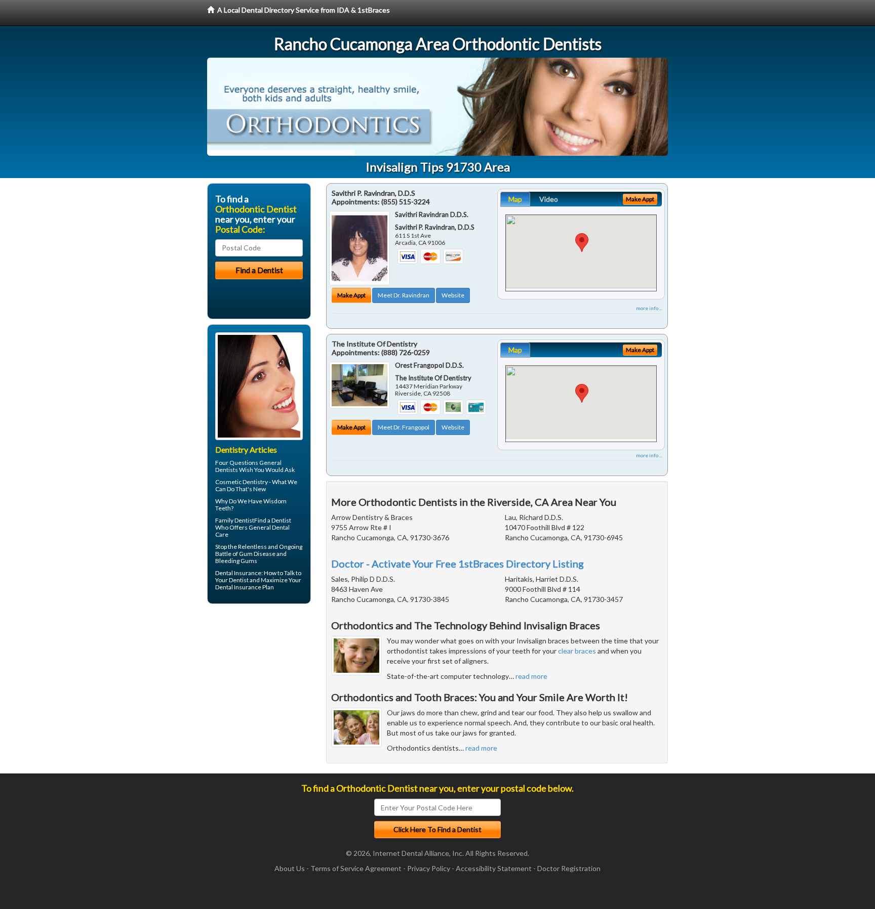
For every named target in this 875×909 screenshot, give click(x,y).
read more (531, 676)
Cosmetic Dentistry (241, 482)
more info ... (649, 308)
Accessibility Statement (494, 868)
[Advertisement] (259, 690)
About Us (289, 868)
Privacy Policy (428, 868)
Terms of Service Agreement (356, 868)
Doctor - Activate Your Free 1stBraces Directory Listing (457, 563)
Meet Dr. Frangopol (403, 427)
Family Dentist (234, 520)
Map (515, 199)
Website (453, 295)
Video (548, 199)
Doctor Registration (569, 868)
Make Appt (351, 295)
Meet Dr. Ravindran (403, 295)
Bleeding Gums (236, 561)
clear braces (577, 650)
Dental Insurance (238, 573)
